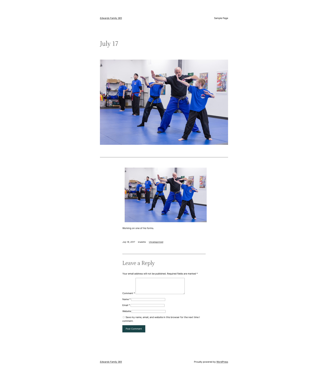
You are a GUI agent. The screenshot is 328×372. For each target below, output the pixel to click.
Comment (128, 293)
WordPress (222, 361)
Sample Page (221, 18)
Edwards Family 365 (111, 18)
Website (126, 311)
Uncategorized (156, 242)
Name (126, 299)
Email (126, 305)
